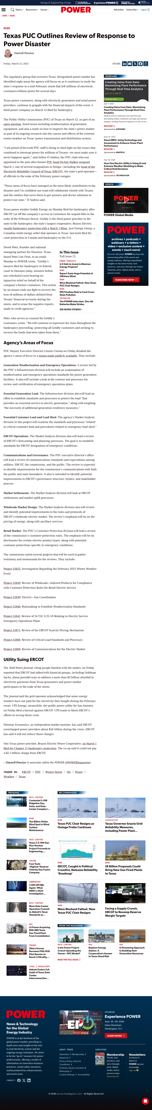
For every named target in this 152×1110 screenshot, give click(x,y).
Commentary (35, 882)
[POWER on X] (24, 1080)
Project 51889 (12, 649)
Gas (31, 924)
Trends (32, 945)
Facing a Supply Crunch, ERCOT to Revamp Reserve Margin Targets (123, 911)
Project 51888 (12, 640)
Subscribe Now (124, 279)
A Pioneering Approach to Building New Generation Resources (132, 950)
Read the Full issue (68, 959)
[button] (3, 9)
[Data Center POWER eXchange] (128, 2)
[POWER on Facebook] (19, 1080)
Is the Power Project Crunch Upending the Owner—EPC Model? (69, 950)
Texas (22, 777)
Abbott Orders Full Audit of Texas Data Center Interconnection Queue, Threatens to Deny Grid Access (39, 978)
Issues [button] (44, 9)
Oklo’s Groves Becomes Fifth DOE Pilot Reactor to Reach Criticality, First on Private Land (39, 955)
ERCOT (26, 772)
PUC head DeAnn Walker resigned (68, 162)
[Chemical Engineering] (83, 2)
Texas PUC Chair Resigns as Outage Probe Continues (76, 825)
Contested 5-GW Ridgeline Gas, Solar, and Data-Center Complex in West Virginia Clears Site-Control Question (39, 809)
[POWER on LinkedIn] (29, 1080)
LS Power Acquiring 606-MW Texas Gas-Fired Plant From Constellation (39, 931)
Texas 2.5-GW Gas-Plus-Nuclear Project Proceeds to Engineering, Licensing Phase (39, 848)
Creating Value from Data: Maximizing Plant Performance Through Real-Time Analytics (124, 109)
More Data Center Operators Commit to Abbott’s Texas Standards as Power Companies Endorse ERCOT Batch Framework (39, 914)
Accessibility (84, 1074)
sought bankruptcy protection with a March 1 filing (35, 228)
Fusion (32, 861)
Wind (31, 819)
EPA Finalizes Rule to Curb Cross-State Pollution (77, 293)
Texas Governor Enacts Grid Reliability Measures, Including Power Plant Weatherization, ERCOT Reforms (123, 830)
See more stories (70, 309)
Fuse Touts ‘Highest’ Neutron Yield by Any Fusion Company (39, 868)
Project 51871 (12, 630)
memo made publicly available (58, 356)
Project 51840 (12, 607)
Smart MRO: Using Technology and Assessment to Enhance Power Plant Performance (123, 142)
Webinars (111, 76)
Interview (65, 298)
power (79, 772)
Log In (144, 9)
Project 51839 (12, 597)
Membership (78, 1054)
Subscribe (111, 1076)
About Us (63, 1057)
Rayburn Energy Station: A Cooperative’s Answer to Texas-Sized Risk (100, 952)
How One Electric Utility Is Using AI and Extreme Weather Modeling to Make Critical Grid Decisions (125, 166)
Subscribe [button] (131, 9)
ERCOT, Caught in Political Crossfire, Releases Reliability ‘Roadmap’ (78, 869)
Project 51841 (12, 616)
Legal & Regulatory (39, 967)
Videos (109, 184)
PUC (38, 772)
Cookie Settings (67, 1074)
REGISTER (108, 126)
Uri (69, 772)
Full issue (66, 256)
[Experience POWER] (106, 2)
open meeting (12, 124)
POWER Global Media (118, 215)
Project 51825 (12, 569)
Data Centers (36, 797)
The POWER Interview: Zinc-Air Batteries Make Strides (76, 303)
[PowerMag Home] (76, 10)
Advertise (119, 9)
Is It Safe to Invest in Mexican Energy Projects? (75, 265)
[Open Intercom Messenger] (145, 1101)
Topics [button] (18, 9)
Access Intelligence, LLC (69, 1093)
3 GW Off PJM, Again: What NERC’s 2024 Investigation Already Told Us (37, 890)
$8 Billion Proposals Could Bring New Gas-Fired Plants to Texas (123, 869)
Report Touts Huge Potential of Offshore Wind (76, 275)
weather (9, 777)
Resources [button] (31, 9)
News (12, 15)
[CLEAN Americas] (144, 3)
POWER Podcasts (68, 261)
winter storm (53, 772)
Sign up (132, 1070)
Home (4, 15)
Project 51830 (12, 583)
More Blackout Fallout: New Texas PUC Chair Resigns (78, 284)
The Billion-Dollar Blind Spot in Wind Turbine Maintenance (39, 826)
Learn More (114, 1035)
